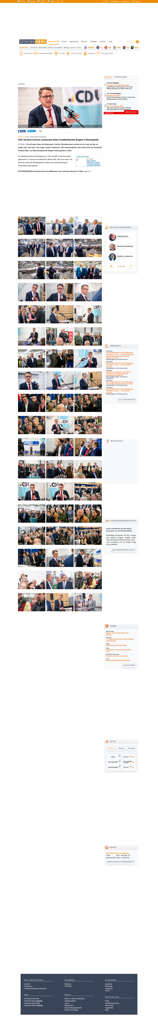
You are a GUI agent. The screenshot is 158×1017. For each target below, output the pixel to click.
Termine (93, 41)
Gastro (67, 1003)
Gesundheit (58, 48)
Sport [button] (64, 41)
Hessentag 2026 (107, 53)
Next (131, 266)
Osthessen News (31, 999)
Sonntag (111, 748)
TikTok (107, 991)
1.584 (52, 1)
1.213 (61, 1)
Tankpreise (92, 53)
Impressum (125, 1)
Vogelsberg (109, 1008)
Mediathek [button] (74, 41)
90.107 (22, 1)
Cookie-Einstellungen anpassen (35, 988)
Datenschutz (136, 1)
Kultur (79, 48)
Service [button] (84, 41)
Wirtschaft (43, 48)
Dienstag (131, 748)
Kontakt (105, 1)
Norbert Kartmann (124, 246)
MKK (119, 48)
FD (101, 48)
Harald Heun (121, 236)
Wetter (113, 741)
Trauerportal (28, 53)
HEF (109, 48)
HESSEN (91, 48)
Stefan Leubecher (124, 256)
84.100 (32, 1)
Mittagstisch (69, 1005)
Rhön (136, 48)
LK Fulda (62, 53)
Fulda (107, 1001)
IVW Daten (68, 986)
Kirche (73, 48)
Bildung (66, 48)
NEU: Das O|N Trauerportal (121, 227)
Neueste (108, 77)
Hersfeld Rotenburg (112, 1003)
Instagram (109, 988)
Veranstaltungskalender (73, 1008)
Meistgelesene (120, 77)
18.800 (42, 1)
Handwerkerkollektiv (45, 53)
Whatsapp (108, 986)
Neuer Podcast (116, 441)
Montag (121, 748)
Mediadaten (115, 1)
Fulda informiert (76, 53)
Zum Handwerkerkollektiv (123, 550)
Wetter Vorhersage (71, 1010)
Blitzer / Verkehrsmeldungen (75, 999)
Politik (50, 48)
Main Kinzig (109, 1005)
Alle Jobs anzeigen (127, 400)
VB (127, 48)
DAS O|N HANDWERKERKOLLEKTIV (123, 521)
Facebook (108, 984)
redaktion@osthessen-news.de (120, 862)
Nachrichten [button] (53, 41)
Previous (111, 266)
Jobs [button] (110, 41)
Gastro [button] (102, 41)
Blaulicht (34, 48)
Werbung (68, 984)
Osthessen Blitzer (32, 1003)
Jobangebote (115, 346)
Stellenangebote (70, 1001)
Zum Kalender (129, 665)
